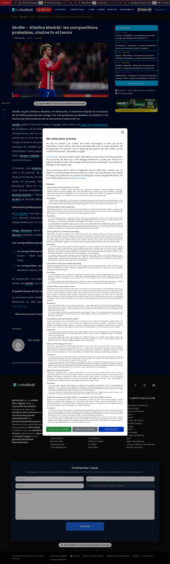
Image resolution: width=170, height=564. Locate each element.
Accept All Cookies (59, 429)
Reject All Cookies (85, 429)
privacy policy (80, 178)
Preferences (111, 429)
